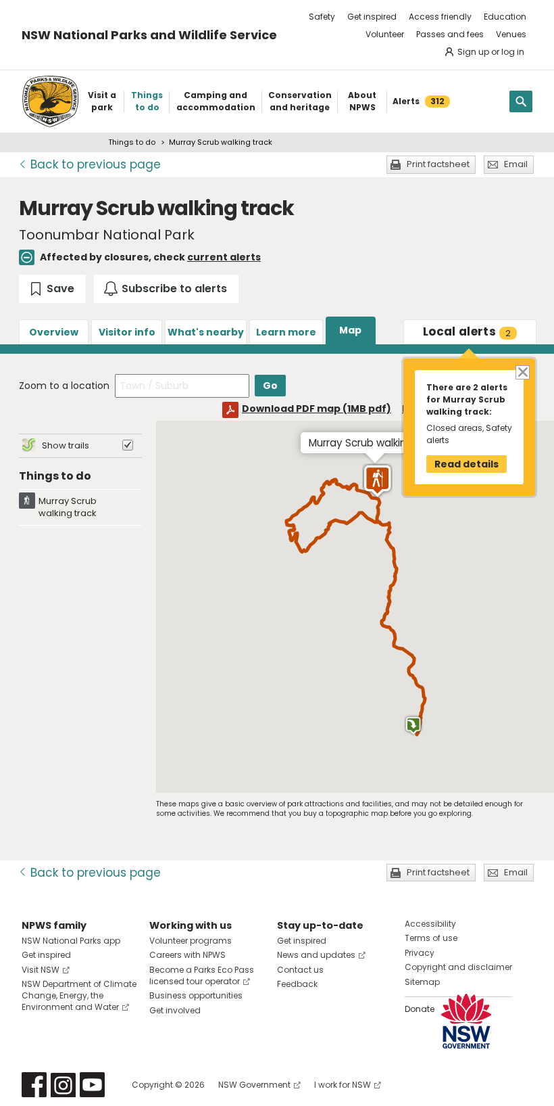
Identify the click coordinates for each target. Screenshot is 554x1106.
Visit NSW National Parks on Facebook (34, 1084)
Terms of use (431, 938)
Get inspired (372, 16)
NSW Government (254, 1084)
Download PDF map (316, 408)
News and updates (316, 955)
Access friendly (440, 16)
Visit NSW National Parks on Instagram (63, 1084)
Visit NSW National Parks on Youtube (92, 1084)
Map (350, 330)
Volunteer (385, 34)
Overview (53, 332)
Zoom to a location (64, 385)
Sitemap (422, 982)
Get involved (175, 1010)
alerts (467, 331)
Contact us (300, 969)
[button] (377, 481)
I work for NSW (342, 1084)
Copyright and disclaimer (458, 967)
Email (516, 164)
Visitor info (127, 332)
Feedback (297, 984)
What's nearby (206, 332)
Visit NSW (40, 969)
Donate (419, 1009)
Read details (466, 464)
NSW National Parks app (71, 940)
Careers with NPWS (187, 955)
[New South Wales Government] (466, 1021)
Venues (511, 34)
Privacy (419, 953)
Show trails (65, 445)
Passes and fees (450, 34)
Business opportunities (196, 995)
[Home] (50, 101)
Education (505, 16)
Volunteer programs (190, 940)
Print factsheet (438, 164)
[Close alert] (521, 371)
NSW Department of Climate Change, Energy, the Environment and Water (79, 995)
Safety (322, 16)
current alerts (224, 257)
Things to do (131, 142)
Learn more (286, 332)
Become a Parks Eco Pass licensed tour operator (201, 975)
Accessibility (430, 923)
